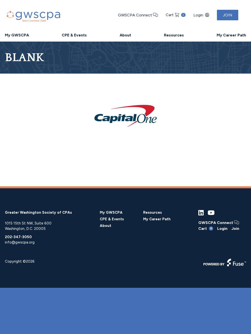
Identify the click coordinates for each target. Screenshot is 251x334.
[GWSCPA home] (33, 15)
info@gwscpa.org (20, 242)
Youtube (211, 213)
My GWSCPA (17, 35)
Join (227, 15)
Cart (175, 14)
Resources (174, 35)
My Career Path (231, 35)
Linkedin (201, 213)
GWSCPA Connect (135, 15)
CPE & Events (74, 35)
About (125, 35)
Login (198, 15)
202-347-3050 (18, 237)
